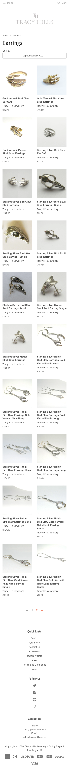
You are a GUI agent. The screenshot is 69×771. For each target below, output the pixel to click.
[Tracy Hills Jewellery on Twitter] (34, 686)
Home (5, 35)
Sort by (6, 50)
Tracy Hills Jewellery (35, 746)
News (35, 669)
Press (34, 660)
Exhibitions (34, 651)
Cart (63, 2)
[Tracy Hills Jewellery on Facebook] (35, 693)
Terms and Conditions (34, 664)
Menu (10, 2)
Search (34, 638)
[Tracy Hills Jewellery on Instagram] (34, 707)
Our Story (34, 642)
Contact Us (34, 647)
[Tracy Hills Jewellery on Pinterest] (34, 700)
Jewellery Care (34, 655)
